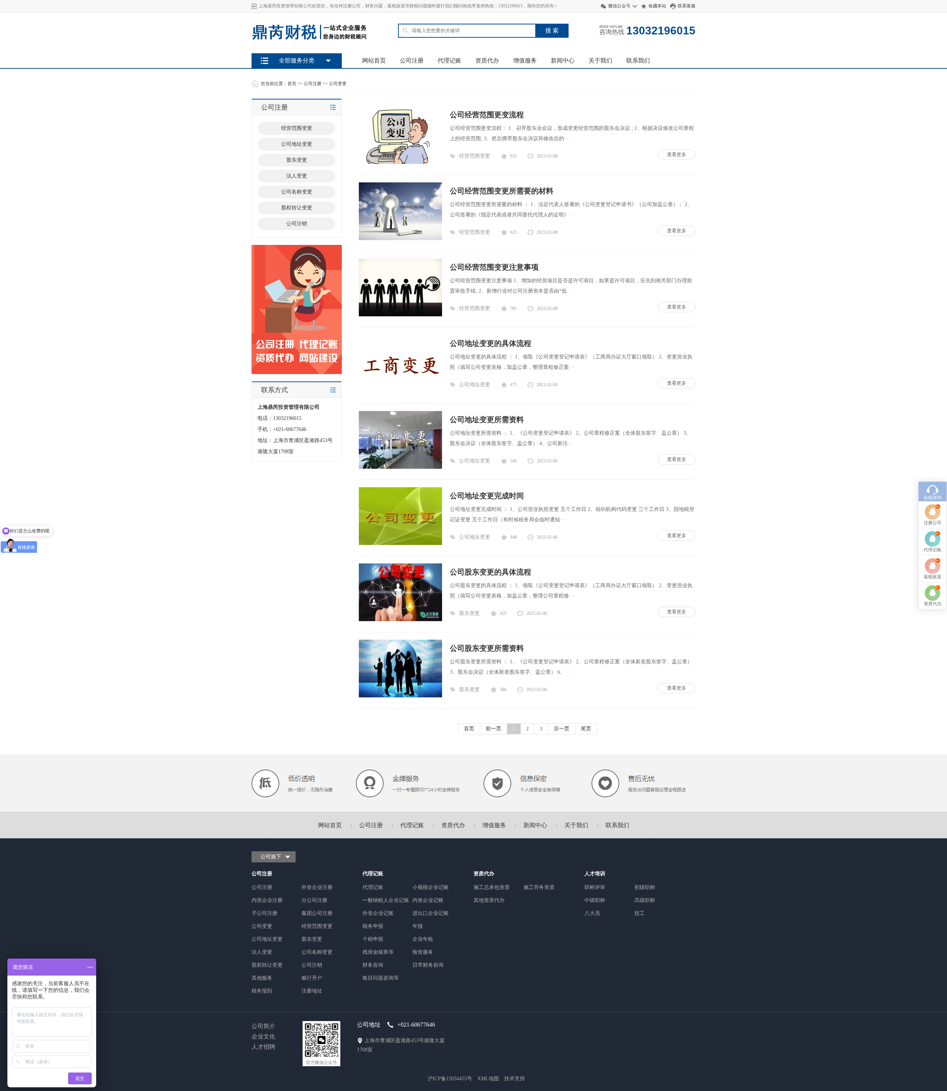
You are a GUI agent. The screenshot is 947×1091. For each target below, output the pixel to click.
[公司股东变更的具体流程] (400, 619)
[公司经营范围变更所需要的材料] (400, 238)
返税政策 (932, 576)
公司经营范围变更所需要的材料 (501, 191)
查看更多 (676, 154)
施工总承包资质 (492, 887)
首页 (291, 83)
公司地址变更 (474, 384)
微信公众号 (619, 6)
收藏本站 (657, 6)
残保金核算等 (378, 952)
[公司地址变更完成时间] (400, 543)
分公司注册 (314, 900)
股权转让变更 (267, 965)
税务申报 (373, 926)
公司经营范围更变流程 (487, 115)
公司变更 (338, 83)
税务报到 (262, 991)
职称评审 (594, 887)
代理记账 (449, 60)
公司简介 (263, 1026)
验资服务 (422, 952)
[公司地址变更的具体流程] (400, 391)
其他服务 (262, 978)
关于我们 (600, 60)
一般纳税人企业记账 (386, 900)
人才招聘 (263, 1047)
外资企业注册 (317, 887)
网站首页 (374, 60)
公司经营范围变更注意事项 (494, 267)
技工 (639, 913)
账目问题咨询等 (381, 978)
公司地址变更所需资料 (487, 419)
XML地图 (488, 1078)
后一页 (561, 728)
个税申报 (373, 939)
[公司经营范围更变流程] (400, 162)
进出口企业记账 (430, 913)
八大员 (592, 913)
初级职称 (644, 887)
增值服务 (525, 60)
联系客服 (686, 6)
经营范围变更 (474, 156)
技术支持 (514, 1078)
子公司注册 (264, 913)
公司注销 (311, 965)
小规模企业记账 (430, 887)
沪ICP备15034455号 (450, 1078)
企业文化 (263, 1036)
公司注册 (412, 60)
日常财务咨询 (428, 965)
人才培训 (594, 873)
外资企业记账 (378, 913)
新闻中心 (562, 60)
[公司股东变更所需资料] (400, 695)
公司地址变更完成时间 (487, 496)
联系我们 (638, 60)
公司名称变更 (317, 952)
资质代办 (487, 60)
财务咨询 (373, 965)
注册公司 (932, 522)
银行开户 (311, 978)
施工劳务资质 (539, 887)
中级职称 (594, 900)
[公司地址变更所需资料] (400, 467)
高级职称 (644, 900)
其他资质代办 (489, 900)
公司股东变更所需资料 (487, 648)
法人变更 (262, 952)
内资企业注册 (267, 900)
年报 (417, 926)
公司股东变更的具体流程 (490, 572)
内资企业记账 (428, 900)
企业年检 (422, 939)
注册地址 (311, 991)
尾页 (586, 728)
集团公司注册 (317, 913)
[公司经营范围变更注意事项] (400, 314)
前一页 (493, 728)
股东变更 (469, 613)
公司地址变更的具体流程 (490, 343)
